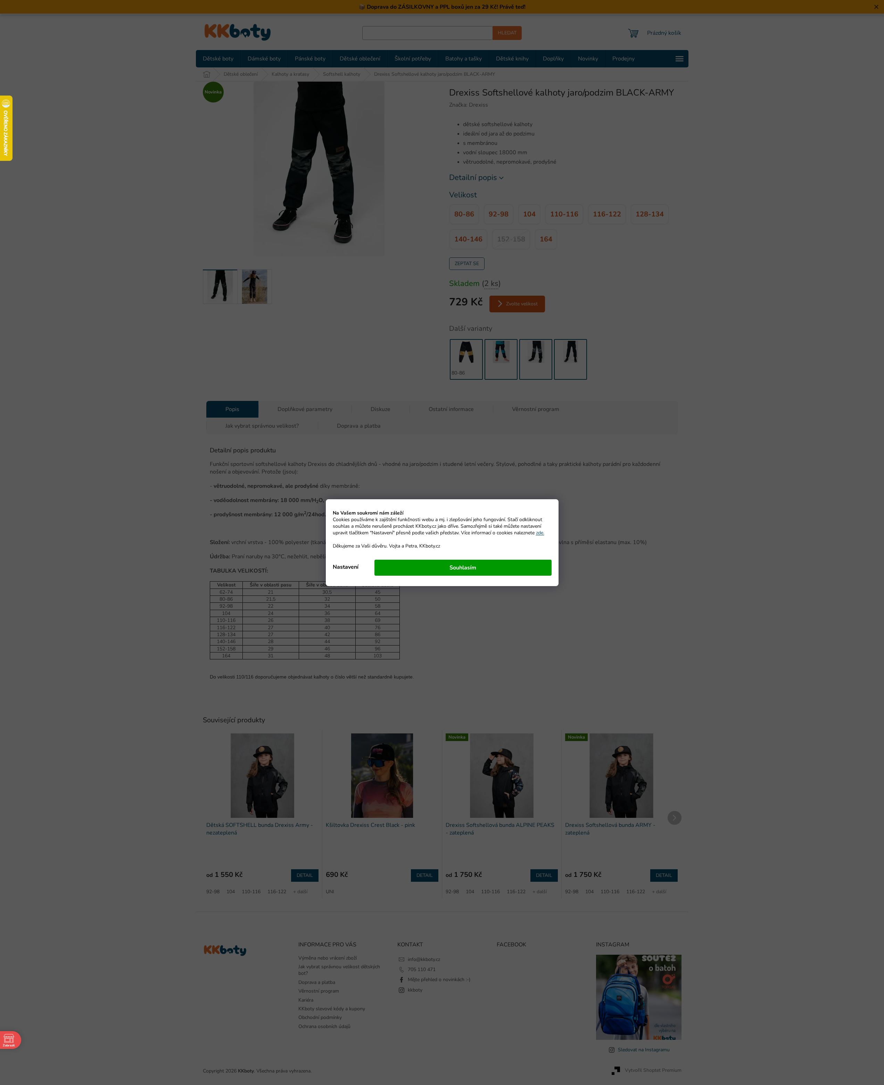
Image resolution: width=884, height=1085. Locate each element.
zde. (540, 532)
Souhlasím (462, 568)
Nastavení (345, 567)
